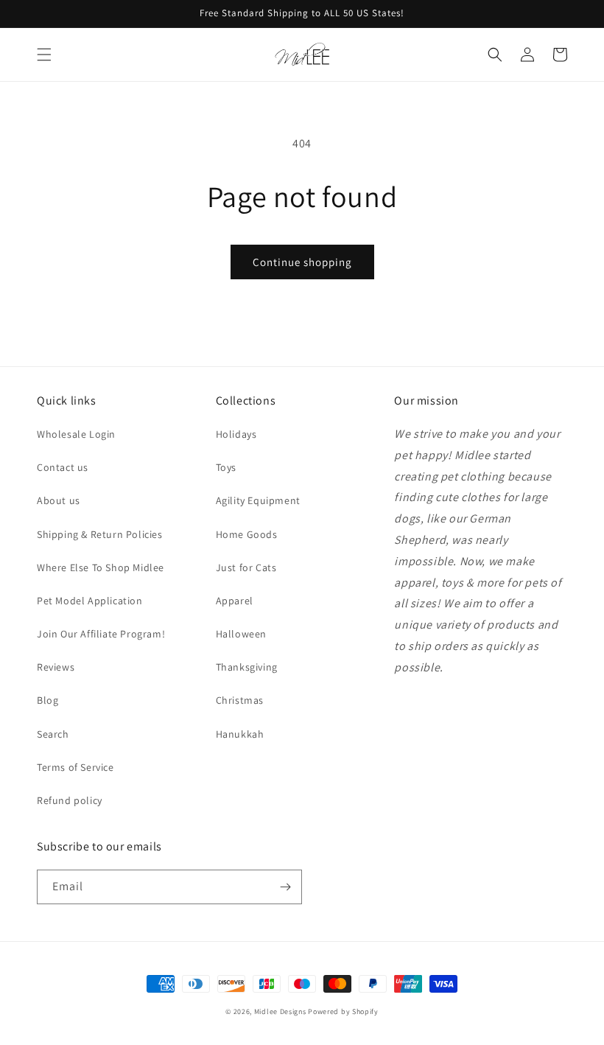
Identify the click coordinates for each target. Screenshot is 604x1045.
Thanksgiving (247, 667)
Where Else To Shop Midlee (100, 567)
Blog (47, 700)
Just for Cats (246, 567)
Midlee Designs (280, 1011)
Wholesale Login (76, 434)
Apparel (234, 600)
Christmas (240, 700)
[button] (44, 54)
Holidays (236, 434)
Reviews (55, 667)
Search (53, 734)
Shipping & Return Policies (100, 534)
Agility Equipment (258, 500)
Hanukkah (240, 734)
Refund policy (69, 800)
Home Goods (247, 534)
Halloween (241, 633)
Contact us (62, 467)
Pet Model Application (90, 600)
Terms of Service (75, 767)
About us (58, 500)
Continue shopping (302, 262)
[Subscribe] (285, 887)
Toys (226, 467)
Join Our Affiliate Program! (101, 633)
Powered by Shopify (343, 1011)
